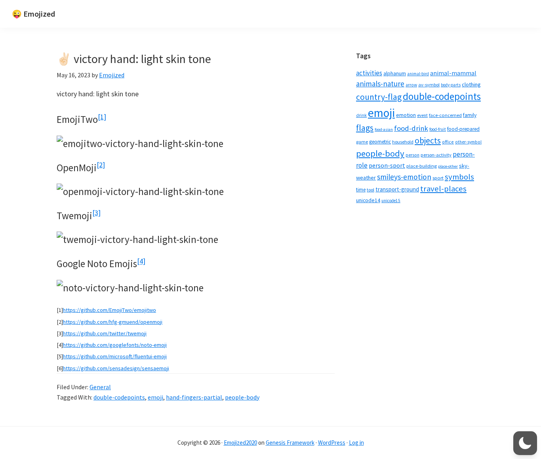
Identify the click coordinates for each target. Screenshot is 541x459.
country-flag (379, 97)
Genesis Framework (290, 442)
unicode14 (368, 200)
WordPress (331, 442)
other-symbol (468, 142)
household (402, 142)
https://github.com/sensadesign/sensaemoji (116, 368)
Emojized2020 (240, 442)
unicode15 (390, 200)
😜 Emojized (33, 14)
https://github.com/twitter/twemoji (105, 333)
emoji (155, 397)
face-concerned (445, 115)
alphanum (394, 73)
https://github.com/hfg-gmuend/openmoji (112, 321)
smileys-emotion (404, 177)
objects (428, 140)
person (412, 155)
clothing (471, 84)
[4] (141, 261)
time (361, 189)
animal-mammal (453, 73)
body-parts (451, 85)
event (422, 115)
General (100, 387)
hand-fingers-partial (194, 397)
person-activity (436, 155)
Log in (356, 442)
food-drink (411, 128)
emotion (406, 115)
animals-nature (380, 83)
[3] (96, 212)
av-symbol (429, 85)
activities (369, 73)
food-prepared (463, 129)
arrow (411, 85)
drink (361, 115)
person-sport (387, 165)
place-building (421, 166)
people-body (242, 397)
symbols (459, 177)
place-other (448, 166)
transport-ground (397, 189)
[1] (102, 116)
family (469, 115)
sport (438, 178)
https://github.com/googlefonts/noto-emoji (115, 344)
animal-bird (418, 73)
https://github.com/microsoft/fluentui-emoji (115, 356)
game (362, 142)
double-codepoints (119, 397)
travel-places (443, 189)
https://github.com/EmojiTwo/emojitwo (109, 310)
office (448, 142)
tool (370, 190)
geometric (380, 141)
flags (364, 127)
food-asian (384, 129)
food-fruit (437, 129)
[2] (101, 164)
